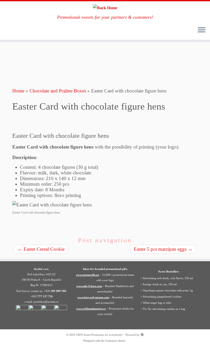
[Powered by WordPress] (142, 334)
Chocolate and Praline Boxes (57, 90)
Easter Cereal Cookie (41, 249)
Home (18, 90)
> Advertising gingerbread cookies (161, 296)
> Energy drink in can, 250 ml (159, 284)
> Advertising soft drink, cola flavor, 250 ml (167, 278)
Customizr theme (115, 340)
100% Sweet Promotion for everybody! (99, 334)
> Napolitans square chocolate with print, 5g (167, 290)
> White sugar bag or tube (156, 302)
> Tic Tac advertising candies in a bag (163, 308)
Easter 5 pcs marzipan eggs (163, 249)
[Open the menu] (201, 30)
